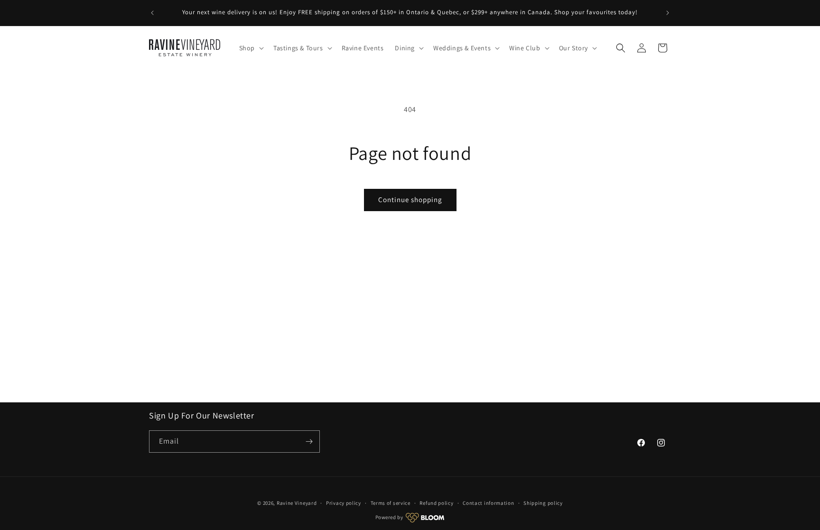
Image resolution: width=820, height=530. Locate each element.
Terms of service (390, 503)
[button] (250, 48)
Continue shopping (410, 199)
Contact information (488, 503)
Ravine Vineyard (297, 503)
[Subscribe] (308, 441)
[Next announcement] (667, 13)
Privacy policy (343, 503)
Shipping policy (543, 503)
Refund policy (436, 503)
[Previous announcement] (152, 13)
